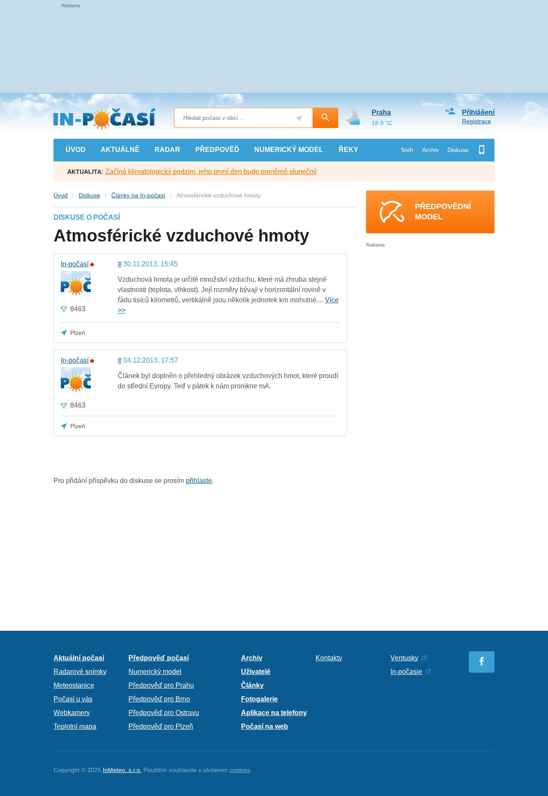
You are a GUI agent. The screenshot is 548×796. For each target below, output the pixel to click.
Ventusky (404, 658)
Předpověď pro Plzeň (160, 726)
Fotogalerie (259, 699)
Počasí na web (264, 726)
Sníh (407, 149)
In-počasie (406, 671)
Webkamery (72, 712)
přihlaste (199, 480)
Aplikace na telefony (274, 712)
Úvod (61, 195)
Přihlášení (478, 112)
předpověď (217, 149)
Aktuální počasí (79, 658)
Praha (381, 112)
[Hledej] (325, 117)
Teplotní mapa (75, 726)
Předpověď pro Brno (159, 699)
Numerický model (155, 671)
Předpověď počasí (158, 658)
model (288, 149)
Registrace (476, 121)
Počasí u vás (73, 699)
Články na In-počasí (138, 195)
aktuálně (120, 149)
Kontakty (329, 658)
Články (252, 685)
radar (167, 149)
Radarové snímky (80, 671)
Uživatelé (256, 671)
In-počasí (75, 264)
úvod (76, 149)
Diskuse (458, 149)
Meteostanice (74, 685)
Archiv (430, 149)
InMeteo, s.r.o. (122, 769)
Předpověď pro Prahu (161, 685)
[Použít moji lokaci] (299, 118)
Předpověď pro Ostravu (163, 712)
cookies (239, 769)
